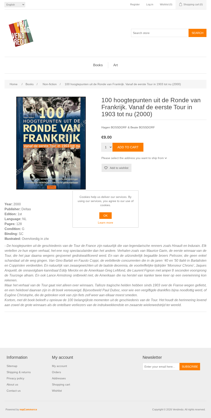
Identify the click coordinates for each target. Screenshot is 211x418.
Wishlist (57, 390)
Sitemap (12, 366)
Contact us (14, 390)
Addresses (59, 378)
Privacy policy (15, 378)
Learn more (105, 222)
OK (105, 215)
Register (135, 4)
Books (98, 65)
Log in (149, 4)
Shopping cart (61, 384)
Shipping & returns (19, 372)
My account (59, 366)
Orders (56, 372)
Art (115, 65)
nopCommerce (28, 409)
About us (12, 384)
